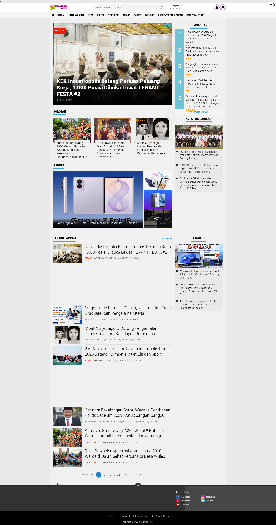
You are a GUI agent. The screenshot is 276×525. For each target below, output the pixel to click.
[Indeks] (216, 7)
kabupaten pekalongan (170, 15)
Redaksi (111, 516)
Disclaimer (122, 516)
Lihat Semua (166, 239)
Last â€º (138, 475)
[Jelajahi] (272, 4)
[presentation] (165, 25)
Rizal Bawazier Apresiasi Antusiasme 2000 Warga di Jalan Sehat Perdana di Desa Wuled (202, 36)
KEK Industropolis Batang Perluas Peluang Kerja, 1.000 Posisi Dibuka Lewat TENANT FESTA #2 (108, 87)
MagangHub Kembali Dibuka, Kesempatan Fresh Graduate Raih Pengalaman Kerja (202, 67)
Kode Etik (148, 516)
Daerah (61, 15)
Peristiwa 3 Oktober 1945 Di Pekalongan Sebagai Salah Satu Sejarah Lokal (201, 84)
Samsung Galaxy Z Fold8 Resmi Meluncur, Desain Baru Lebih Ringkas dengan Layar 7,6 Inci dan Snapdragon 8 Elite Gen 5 (132, 223)
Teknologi (113, 15)
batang (126, 15)
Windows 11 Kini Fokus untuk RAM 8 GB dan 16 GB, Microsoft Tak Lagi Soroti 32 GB (199, 274)
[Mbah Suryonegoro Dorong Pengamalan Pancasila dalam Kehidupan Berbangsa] (67, 344)
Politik (101, 15)
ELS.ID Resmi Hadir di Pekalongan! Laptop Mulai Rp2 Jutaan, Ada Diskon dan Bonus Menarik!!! (199, 168)
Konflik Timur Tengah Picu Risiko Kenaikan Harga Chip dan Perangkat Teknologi (198, 304)
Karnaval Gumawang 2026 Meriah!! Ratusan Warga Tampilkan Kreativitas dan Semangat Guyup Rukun (72, 149)
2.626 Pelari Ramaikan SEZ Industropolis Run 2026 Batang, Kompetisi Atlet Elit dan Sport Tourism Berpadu (125, 354)
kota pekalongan (195, 15)
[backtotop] (138, 486)
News (90, 15)
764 (119, 474)
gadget (137, 15)
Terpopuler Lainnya (198, 112)
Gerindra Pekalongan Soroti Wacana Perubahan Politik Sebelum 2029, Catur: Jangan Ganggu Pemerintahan (202, 101)
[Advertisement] (77, 285)
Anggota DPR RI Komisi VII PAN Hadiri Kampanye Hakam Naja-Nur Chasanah (203, 51)
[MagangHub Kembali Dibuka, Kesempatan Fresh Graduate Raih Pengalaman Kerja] (67, 323)
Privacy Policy (162, 516)
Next (127, 475)
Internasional (76, 15)
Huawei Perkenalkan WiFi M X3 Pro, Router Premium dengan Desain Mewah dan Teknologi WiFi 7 (199, 289)
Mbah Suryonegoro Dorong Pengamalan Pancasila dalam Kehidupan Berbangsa (151, 148)
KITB (59, 100)
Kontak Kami (135, 516)
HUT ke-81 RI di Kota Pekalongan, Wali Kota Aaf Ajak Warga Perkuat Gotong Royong (199, 155)
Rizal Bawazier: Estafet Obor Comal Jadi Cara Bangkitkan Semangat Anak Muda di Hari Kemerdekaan (111, 149)
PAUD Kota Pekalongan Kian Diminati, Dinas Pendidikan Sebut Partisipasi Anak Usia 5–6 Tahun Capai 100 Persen (198, 183)
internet (150, 15)
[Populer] (223, 7)
